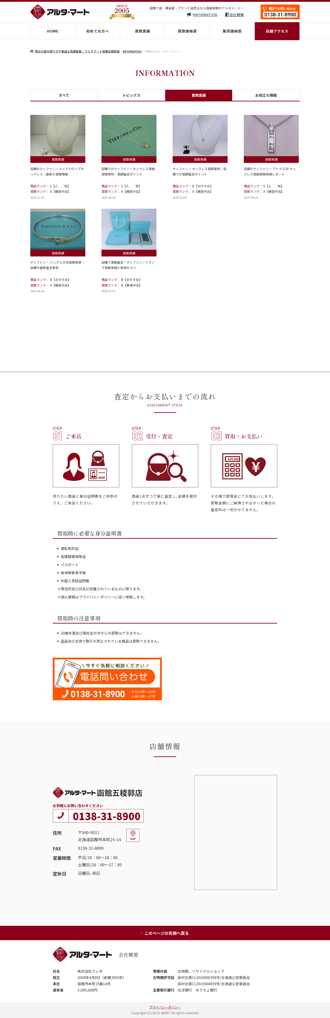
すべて (64, 95)
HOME (53, 31)
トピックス (131, 95)
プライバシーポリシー (165, 1007)
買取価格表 (187, 31)
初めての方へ (97, 31)
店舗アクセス (277, 31)
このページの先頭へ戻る (166, 933)
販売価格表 (232, 31)
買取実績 (142, 31)
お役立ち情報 (266, 95)
